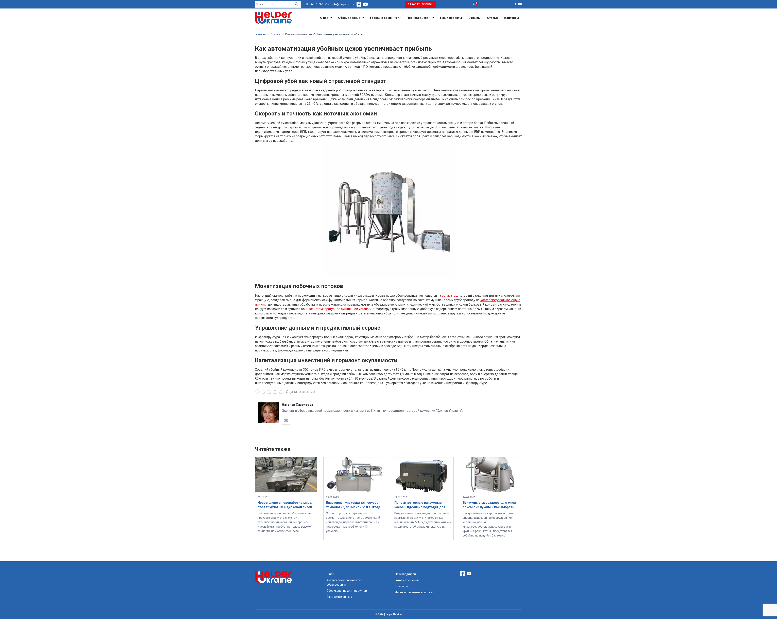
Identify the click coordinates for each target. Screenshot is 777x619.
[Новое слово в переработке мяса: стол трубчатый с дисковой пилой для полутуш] (286, 491)
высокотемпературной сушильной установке (340, 309)
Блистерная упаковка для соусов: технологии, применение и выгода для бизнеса (353, 507)
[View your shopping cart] (474, 4)
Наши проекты (451, 18)
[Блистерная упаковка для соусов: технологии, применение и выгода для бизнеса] (354, 491)
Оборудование (349, 18)
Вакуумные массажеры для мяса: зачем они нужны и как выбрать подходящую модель (490, 507)
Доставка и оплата (339, 596)
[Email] (286, 421)
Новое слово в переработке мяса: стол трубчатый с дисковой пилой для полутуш (285, 507)
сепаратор (449, 295)
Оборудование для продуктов (347, 590)
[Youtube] (365, 4)
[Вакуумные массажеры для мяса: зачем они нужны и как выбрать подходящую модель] (491, 491)
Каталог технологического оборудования (344, 582)
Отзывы (474, 18)
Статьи (492, 18)
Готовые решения (383, 18)
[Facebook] (359, 4)
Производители (418, 18)
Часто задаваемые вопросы (414, 592)
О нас (324, 18)
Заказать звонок (420, 4)
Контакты (511, 18)
